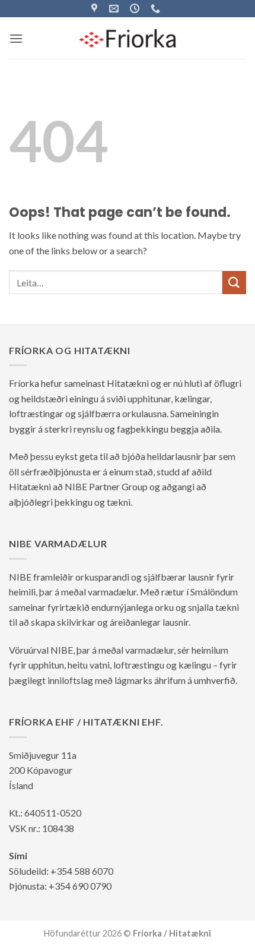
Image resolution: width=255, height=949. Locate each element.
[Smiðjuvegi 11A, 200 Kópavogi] (95, 8)
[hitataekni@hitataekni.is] (115, 8)
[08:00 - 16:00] (136, 8)
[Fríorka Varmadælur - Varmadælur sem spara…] (128, 38)
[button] (16, 38)
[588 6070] (157, 8)
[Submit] (234, 282)
